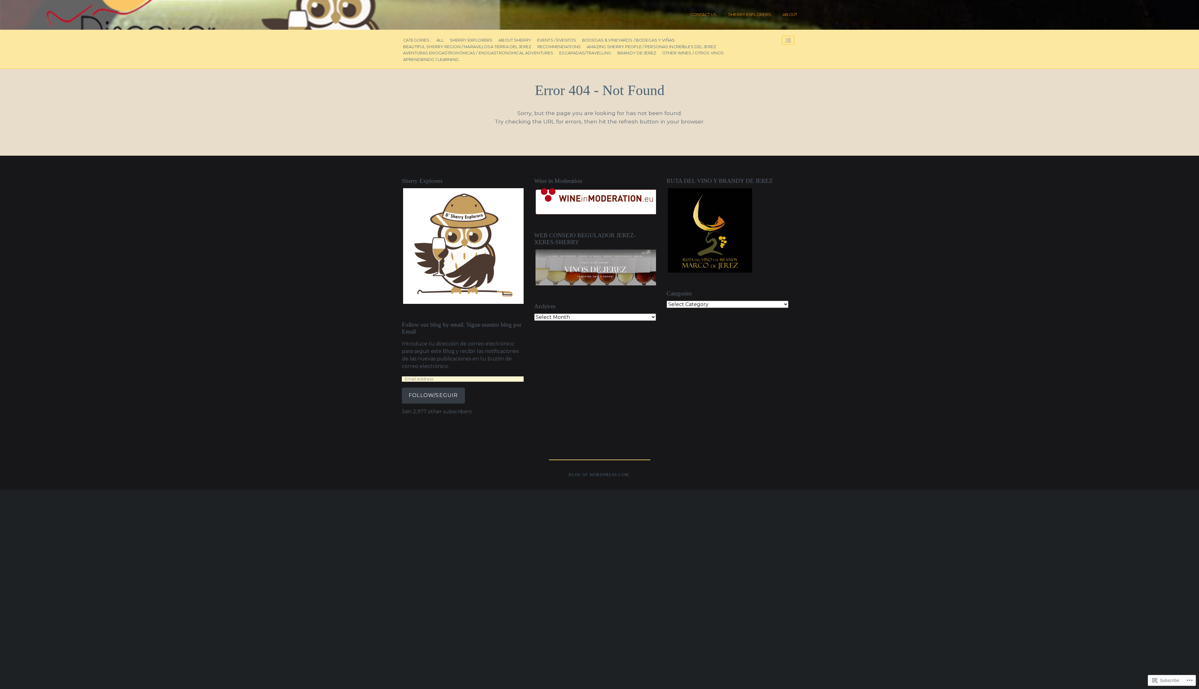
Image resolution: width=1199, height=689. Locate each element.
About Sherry (514, 40)
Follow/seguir (433, 395)
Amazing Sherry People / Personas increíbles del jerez (651, 47)
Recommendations (559, 47)
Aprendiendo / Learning (431, 60)
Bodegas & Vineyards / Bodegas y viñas (628, 40)
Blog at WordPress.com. (599, 475)
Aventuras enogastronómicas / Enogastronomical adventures (478, 53)
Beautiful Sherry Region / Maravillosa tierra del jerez (467, 47)
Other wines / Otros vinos (693, 53)
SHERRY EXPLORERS (749, 14)
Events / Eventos (556, 40)
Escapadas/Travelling (585, 53)
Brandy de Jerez (636, 53)
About (789, 14)
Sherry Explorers (471, 40)
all (440, 40)
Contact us (703, 14)
